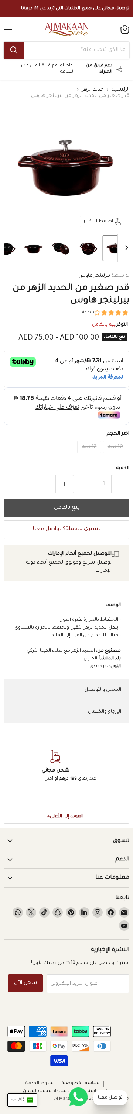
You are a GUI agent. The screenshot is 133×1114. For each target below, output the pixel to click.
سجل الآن (25, 983)
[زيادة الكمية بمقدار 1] (64, 484)
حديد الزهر (92, 90)
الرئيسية (120, 90)
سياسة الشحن (38, 1091)
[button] (115, 248)
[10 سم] (116, 456)
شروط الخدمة (39, 1083)
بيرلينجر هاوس (94, 276)
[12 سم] (90, 456)
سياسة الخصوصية (80, 1083)
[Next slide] (123, 248)
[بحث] (14, 50)
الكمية (122, 468)
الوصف (113, 605)
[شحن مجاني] (55, 766)
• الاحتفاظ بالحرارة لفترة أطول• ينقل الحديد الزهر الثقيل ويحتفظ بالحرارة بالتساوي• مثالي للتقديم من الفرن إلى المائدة (67, 643)
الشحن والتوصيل (103, 690)
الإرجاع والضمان (104, 711)
